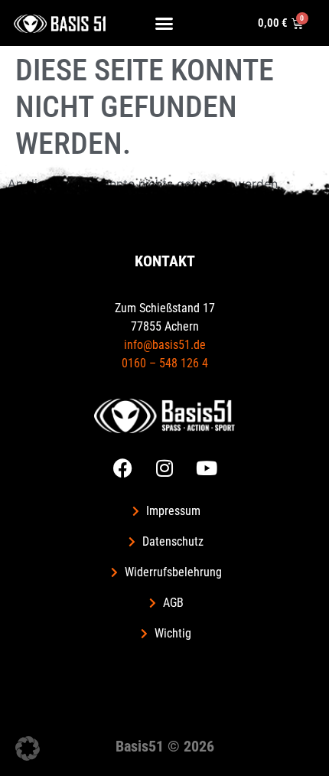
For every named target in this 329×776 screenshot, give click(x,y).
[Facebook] (122, 467)
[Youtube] (206, 467)
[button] (164, 22)
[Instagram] (164, 467)
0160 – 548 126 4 (165, 363)
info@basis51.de (165, 344)
